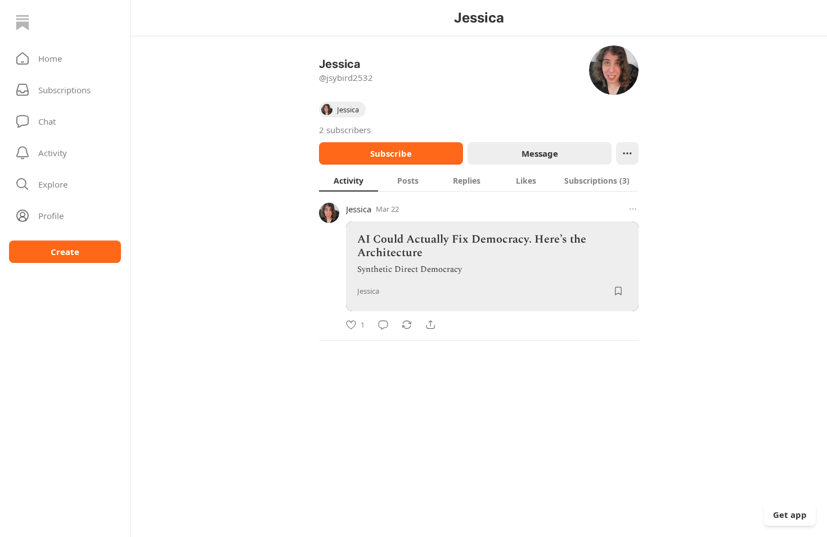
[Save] (618, 291)
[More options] (633, 209)
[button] (65, 58)
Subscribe (391, 153)
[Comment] (383, 325)
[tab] (348, 180)
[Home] (22, 22)
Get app (790, 514)
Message (540, 153)
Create (65, 251)
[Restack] (406, 325)
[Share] (430, 325)
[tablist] (479, 180)
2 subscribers (345, 129)
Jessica (358, 209)
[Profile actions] (627, 153)
